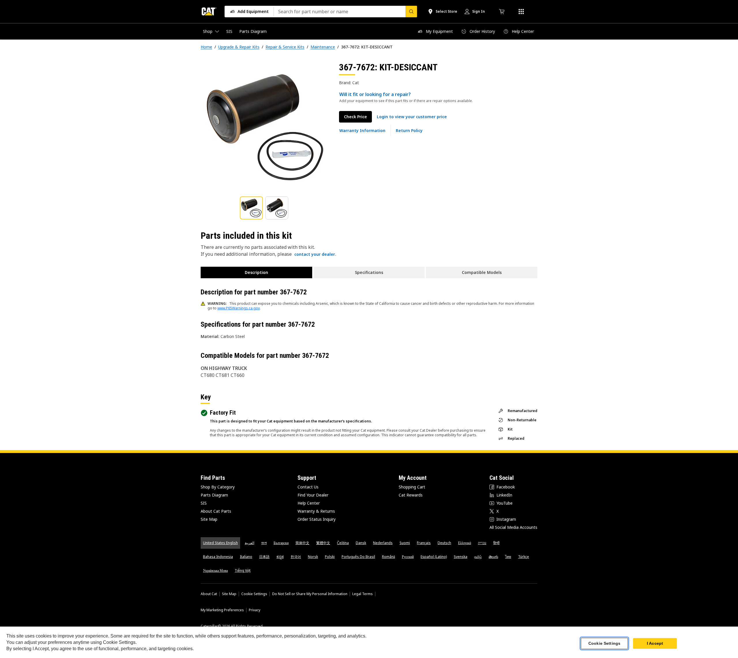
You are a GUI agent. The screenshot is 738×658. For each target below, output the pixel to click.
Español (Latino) (434, 556)
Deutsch (444, 542)
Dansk (361, 542)
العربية (249, 542)
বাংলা (264, 542)
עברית (482, 542)
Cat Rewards (411, 495)
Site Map (209, 519)
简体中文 (302, 542)
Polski (330, 556)
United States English (220, 542)
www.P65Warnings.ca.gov (238, 308)
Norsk (313, 556)
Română (388, 556)
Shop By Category (218, 487)
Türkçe (523, 556)
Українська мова (215, 570)
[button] (412, 117)
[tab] (251, 207)
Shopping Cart (412, 487)
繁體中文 (323, 542)
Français (424, 542)
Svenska (460, 556)
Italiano (246, 556)
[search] (411, 11)
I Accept (655, 643)
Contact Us (308, 487)
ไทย (508, 556)
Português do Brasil (358, 556)
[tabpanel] (265, 126)
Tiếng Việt (243, 570)
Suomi (405, 542)
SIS (204, 503)
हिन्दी (496, 542)
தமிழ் (478, 556)
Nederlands (383, 542)
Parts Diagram (214, 495)
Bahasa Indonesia (218, 556)
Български (281, 542)
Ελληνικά (464, 542)
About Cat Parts (216, 511)
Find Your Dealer (313, 495)
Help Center (309, 503)
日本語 (264, 556)
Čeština (343, 542)
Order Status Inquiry (317, 519)
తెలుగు (493, 556)
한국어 (296, 556)
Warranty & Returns (316, 511)
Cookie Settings (254, 594)
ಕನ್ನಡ (280, 556)
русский (408, 556)
